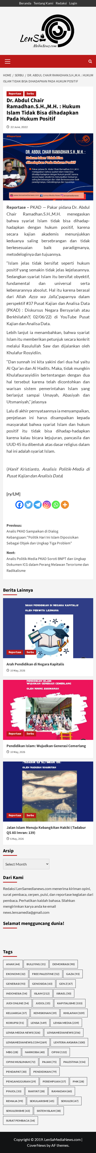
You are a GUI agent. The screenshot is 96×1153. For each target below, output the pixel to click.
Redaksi (61, 3)
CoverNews (36, 1145)
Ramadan (61, 1091)
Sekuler (70, 1101)
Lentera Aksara (69, 1042)
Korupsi (15, 1023)
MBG (12, 1052)
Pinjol (13, 1091)
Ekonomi (15, 974)
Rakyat (36, 1091)
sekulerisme (18, 1111)
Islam (42, 993)
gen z (66, 983)
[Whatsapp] (56, 505)
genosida (42, 983)
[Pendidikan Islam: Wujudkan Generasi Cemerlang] (48, 710)
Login (73, 3)
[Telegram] (38, 505)
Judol (43, 1003)
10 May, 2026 (17, 671)
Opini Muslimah (20, 1062)
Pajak (49, 1062)
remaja (14, 1101)
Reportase (15, 94)
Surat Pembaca (20, 1120)
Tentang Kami (43, 3)
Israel (63, 993)
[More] (65, 505)
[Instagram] (47, 505)
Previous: (43, 534)
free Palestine (45, 974)
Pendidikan (45, 1071)
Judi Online (17, 1003)
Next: (48, 561)
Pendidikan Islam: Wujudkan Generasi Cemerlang (46, 745)
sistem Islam (49, 1111)
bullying (36, 964)
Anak (13, 964)
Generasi (15, 983)
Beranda (25, 3)
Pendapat (16, 1071)
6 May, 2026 (17, 839)
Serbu (30, 94)
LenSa (39, 1023)
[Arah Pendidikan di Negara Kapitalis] (48, 628)
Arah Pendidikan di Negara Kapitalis (35, 664)
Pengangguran (21, 1081)
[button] (7, 61)
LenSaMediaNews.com (26, 1042)
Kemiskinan (45, 1013)
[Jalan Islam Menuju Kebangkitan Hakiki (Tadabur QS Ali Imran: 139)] (48, 792)
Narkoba (35, 1052)
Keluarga (16, 1013)
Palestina (74, 1062)
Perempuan (54, 1081)
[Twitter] (28, 505)
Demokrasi (63, 964)
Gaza (73, 974)
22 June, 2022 (19, 127)
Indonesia (16, 993)
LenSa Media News (23, 1032)
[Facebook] (19, 505)
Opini (59, 1052)
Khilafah (74, 1013)
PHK (78, 1081)
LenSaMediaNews (63, 1032)
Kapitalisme (69, 1003)
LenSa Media (66, 1023)
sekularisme (42, 1101)
